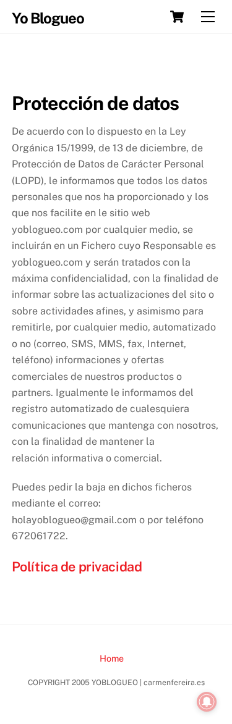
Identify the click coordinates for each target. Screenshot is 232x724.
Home (112, 658)
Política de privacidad (77, 566)
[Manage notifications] (207, 702)
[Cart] (177, 16)
